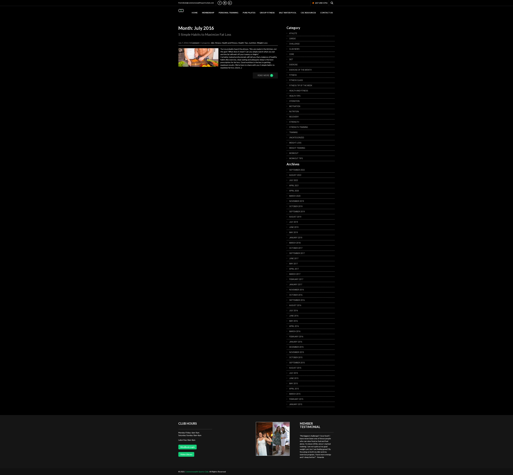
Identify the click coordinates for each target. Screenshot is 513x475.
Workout (293, 153)
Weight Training (297, 148)
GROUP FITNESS (267, 12)
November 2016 (296, 290)
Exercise (293, 65)
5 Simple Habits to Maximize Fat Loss (204, 34)
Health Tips (243, 43)
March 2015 (294, 394)
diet (212, 43)
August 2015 (295, 368)
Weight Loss (262, 43)
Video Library (186, 454)
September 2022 (297, 170)
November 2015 (296, 352)
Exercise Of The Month (300, 70)
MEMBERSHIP (208, 12)
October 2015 (295, 357)
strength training (298, 127)
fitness (218, 43)
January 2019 (295, 238)
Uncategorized (296, 138)
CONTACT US (326, 12)
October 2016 (295, 295)
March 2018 (294, 243)
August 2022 (295, 175)
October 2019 (295, 206)
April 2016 (294, 326)
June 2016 (293, 316)
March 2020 (294, 196)
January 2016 (295, 342)
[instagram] (225, 3)
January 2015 (295, 404)
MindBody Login (187, 447)
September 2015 (297, 363)
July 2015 (293, 373)
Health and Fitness (230, 43)
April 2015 (294, 389)
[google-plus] (230, 3)
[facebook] (220, 3)
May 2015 (293, 383)
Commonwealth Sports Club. (197, 471)
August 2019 (295, 217)
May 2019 (293, 232)
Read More (265, 75)
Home (195, 12)
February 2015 (296, 399)
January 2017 (295, 284)
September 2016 (297, 300)
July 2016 (293, 310)
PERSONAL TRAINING (228, 12)
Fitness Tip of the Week (300, 85)
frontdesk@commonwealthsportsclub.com (196, 3)
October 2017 (295, 248)
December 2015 (296, 347)
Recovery (294, 117)
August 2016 (295, 305)
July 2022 (293, 180)
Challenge (294, 44)
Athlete (293, 33)
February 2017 (296, 279)
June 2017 (293, 258)
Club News (294, 49)
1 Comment (194, 43)
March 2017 (294, 274)
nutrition (252, 43)
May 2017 (293, 264)
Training (293, 132)
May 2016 (293, 321)
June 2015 (293, 378)
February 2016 (296, 337)
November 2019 (296, 201)
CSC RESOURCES (308, 12)
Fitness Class (296, 80)
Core (291, 54)
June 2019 (293, 227)
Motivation (294, 106)
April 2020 (294, 191)
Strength (294, 122)
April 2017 (294, 269)
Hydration (294, 101)
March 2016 (294, 331)
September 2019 (297, 212)
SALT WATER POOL (287, 12)
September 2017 (297, 253)
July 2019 (293, 222)
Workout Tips (296, 158)
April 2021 (294, 185)
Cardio (292, 39)
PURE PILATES (249, 12)
